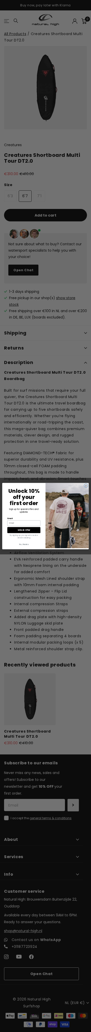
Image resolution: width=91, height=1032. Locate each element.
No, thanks (23, 544)
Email (10, 518)
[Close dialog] (86, 486)
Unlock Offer (24, 529)
